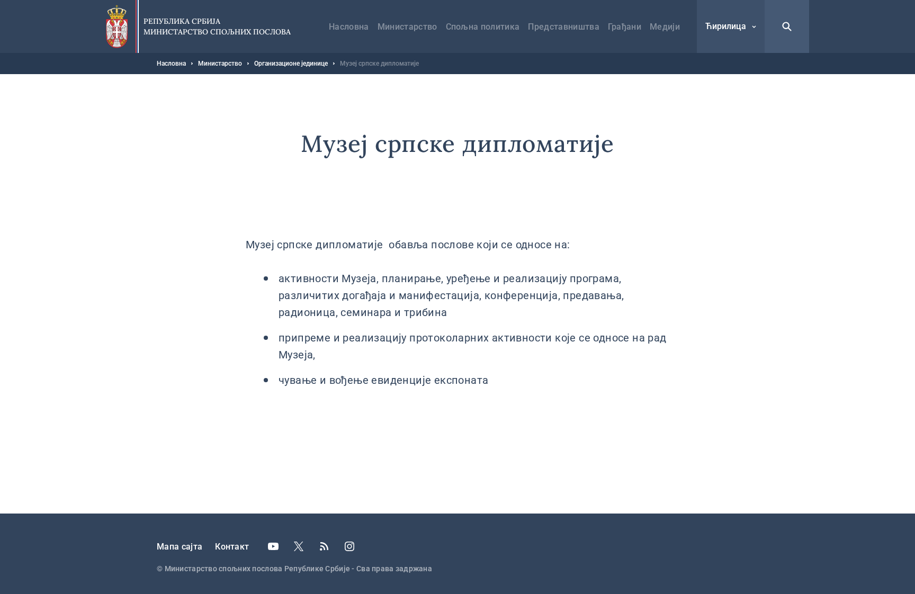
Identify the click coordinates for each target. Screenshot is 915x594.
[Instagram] (349, 546)
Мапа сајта (179, 547)
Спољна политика (483, 27)
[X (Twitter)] (298, 546)
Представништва (563, 27)
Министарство (407, 27)
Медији (665, 27)
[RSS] (324, 546)
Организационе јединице (291, 63)
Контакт (232, 547)
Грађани (624, 27)
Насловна (349, 27)
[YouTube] (273, 546)
